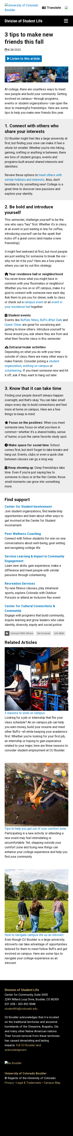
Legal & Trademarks (28, 1082)
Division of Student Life (23, 21)
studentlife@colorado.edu (21, 1008)
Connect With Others (22, 633)
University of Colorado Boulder (26, 1073)
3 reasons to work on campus (25, 713)
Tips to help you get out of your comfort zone (35, 828)
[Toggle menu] (66, 21)
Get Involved (43, 633)
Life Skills (59, 633)
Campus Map (52, 1082)
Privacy (9, 1082)
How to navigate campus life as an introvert (34, 935)
